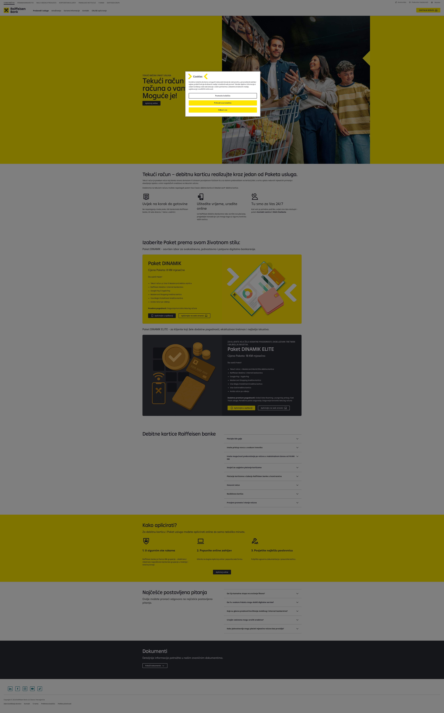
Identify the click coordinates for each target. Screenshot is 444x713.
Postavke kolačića (222, 96)
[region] (222, 94)
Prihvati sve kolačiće (222, 103)
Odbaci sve (222, 110)
